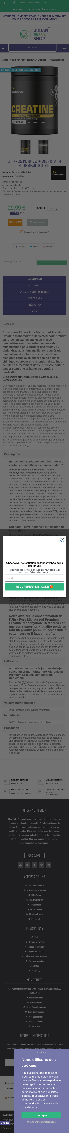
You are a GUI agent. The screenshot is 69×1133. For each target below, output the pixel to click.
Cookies (5, 1122)
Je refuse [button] (41, 1052)
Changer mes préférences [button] (41, 1121)
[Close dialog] (62, 539)
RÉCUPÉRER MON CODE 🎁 (34, 587)
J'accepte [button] (41, 1115)
